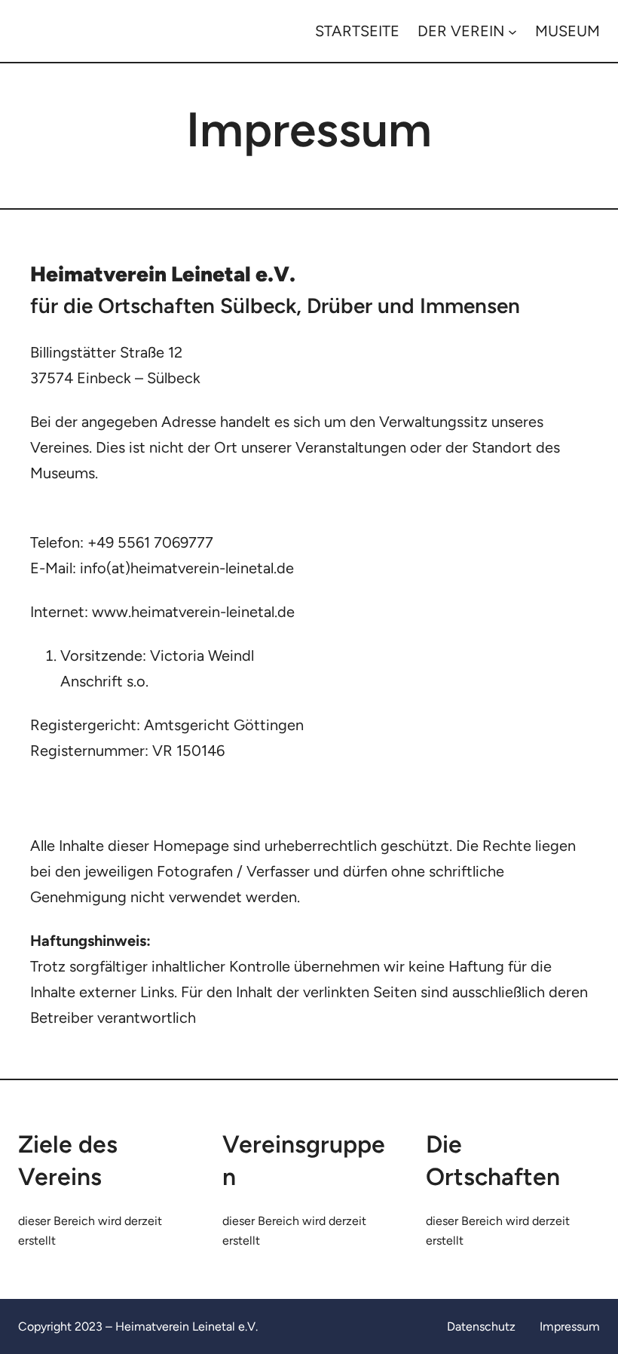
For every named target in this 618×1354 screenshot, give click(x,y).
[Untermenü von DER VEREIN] (512, 30)
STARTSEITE (357, 31)
